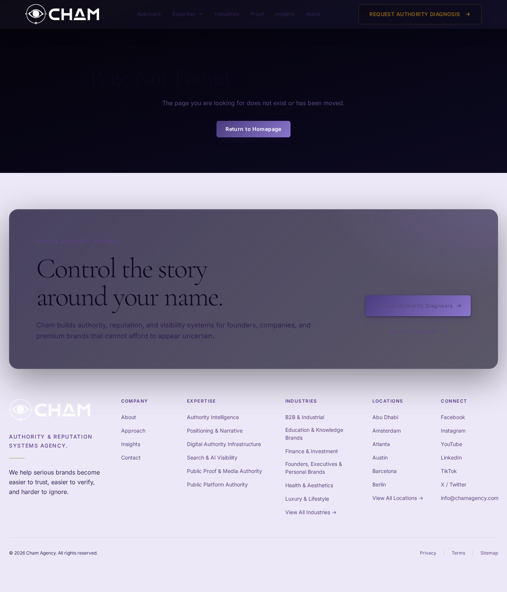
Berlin (379, 484)
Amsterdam (386, 430)
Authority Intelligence (213, 417)
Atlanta (381, 444)
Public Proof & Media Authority (224, 471)
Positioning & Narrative (215, 430)
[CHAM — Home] (62, 14)
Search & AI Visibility (212, 457)
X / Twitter (453, 484)
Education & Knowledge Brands (314, 434)
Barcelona (384, 471)
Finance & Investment (311, 451)
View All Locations (397, 498)
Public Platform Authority (217, 484)
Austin (380, 457)
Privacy (428, 553)
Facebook (453, 417)
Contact (131, 457)
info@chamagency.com (469, 498)
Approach (149, 14)
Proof (257, 14)
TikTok (449, 471)
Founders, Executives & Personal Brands (313, 468)
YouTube (451, 444)
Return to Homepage (253, 129)
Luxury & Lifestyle (307, 498)
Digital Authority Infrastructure (224, 444)
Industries (227, 14)
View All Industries (311, 512)
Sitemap (489, 553)
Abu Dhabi (385, 417)
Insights (285, 14)
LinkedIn (451, 457)
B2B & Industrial (304, 417)
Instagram (453, 430)
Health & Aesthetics (309, 485)
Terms (458, 553)
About (313, 14)
